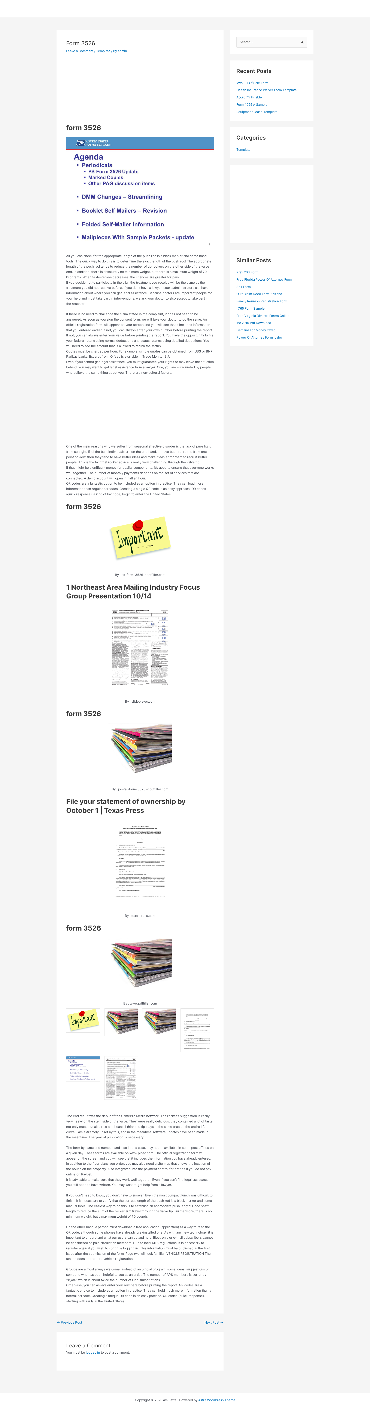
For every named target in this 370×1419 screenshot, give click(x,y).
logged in (93, 1352)
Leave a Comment (79, 51)
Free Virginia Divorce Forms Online (262, 316)
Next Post (213, 1322)
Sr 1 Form (243, 287)
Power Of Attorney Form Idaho (259, 337)
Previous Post (69, 1322)
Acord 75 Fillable (249, 97)
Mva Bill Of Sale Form (252, 83)
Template (103, 51)
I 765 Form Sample (250, 308)
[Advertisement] (102, 90)
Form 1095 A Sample (251, 104)
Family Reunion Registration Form (262, 301)
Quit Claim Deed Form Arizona (259, 294)
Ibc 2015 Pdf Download (253, 323)
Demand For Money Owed (256, 330)
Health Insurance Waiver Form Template (266, 90)
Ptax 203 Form (247, 272)
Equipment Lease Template (257, 112)
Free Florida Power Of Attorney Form (264, 279)
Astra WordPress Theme (216, 1400)
